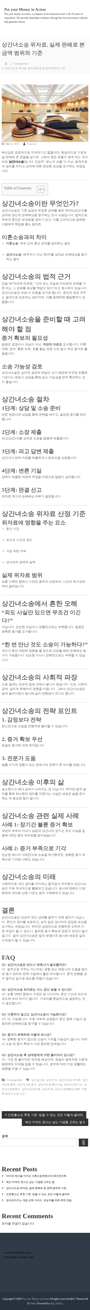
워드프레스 (56, 1303)
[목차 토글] (38, 189)
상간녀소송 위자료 (70, 1079)
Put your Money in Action (25, 9)
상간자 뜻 (47, 1089)
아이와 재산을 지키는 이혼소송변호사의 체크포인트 (36, 1175)
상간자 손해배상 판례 (67, 1089)
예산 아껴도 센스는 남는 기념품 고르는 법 (30, 1182)
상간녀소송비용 (31, 1089)
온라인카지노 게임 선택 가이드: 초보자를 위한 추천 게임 (39, 1200)
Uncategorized (21, 63)
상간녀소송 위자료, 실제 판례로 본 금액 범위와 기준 (36, 1188)
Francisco (32, 143)
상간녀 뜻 (51, 1079)
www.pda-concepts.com (19, 1257)
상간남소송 (37, 1079)
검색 (5, 1136)
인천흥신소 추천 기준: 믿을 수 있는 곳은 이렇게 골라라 (38, 1194)
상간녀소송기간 (73, 1084)
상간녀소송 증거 (26, 1084)
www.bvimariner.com (17, 1252)
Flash (33, 1303)
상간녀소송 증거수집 (50, 1084)
